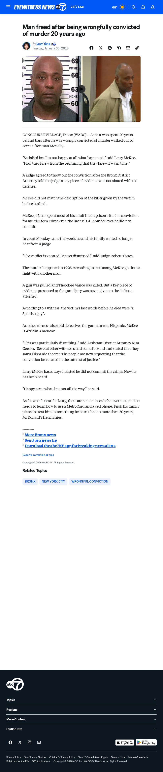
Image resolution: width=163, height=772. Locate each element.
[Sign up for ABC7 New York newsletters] (39, 742)
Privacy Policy (13, 757)
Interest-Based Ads (138, 757)
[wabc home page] (15, 684)
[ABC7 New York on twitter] (20, 742)
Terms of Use (118, 757)
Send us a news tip (41, 440)
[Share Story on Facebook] (91, 48)
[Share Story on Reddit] (109, 48)
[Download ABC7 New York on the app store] (124, 742)
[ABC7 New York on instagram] (29, 742)
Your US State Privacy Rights (93, 757)
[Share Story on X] (100, 48)
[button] (8, 7)
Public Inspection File (17, 761)
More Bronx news (40, 434)
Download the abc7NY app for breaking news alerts (70, 445)
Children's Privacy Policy (62, 757)
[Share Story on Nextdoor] (118, 48)
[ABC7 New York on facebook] (10, 742)
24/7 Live (77, 7)
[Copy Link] (137, 48)
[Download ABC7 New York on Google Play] (146, 742)
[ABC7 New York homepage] (40, 7)
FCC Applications (41, 761)
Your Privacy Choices (35, 757)
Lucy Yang (43, 44)
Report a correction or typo (38, 455)
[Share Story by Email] (128, 48)
